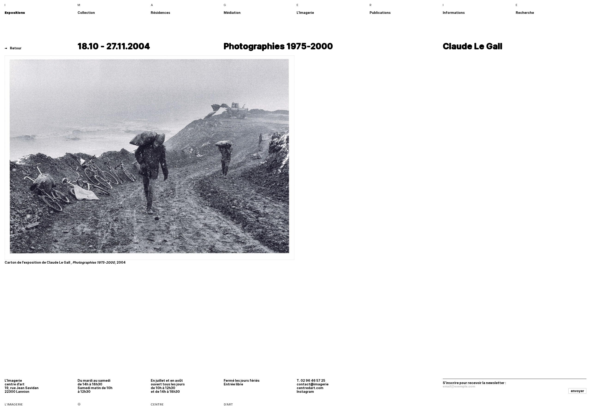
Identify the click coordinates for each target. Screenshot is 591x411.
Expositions (15, 13)
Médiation (232, 13)
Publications (380, 13)
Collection (86, 13)
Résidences (160, 13)
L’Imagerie (305, 13)
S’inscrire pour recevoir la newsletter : (474, 382)
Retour (15, 48)
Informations (454, 13)
